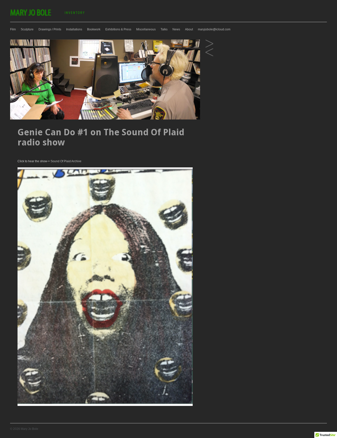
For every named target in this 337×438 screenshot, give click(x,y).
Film (13, 29)
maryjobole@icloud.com (214, 29)
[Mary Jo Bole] (48, 15)
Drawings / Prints (49, 29)
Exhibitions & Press (118, 29)
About (189, 29)
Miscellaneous (146, 29)
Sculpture (27, 29)
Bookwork (93, 29)
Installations (74, 29)
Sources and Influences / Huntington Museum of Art (209, 52)
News (176, 29)
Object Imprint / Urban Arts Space (209, 44)
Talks (164, 29)
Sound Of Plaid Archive (65, 161)
